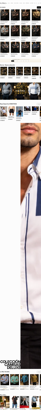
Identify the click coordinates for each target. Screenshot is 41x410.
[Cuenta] (38, 3)
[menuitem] (35, 3)
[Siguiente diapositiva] (40, 74)
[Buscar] (37, 3)
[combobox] (3, 408)
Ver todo (39, 7)
